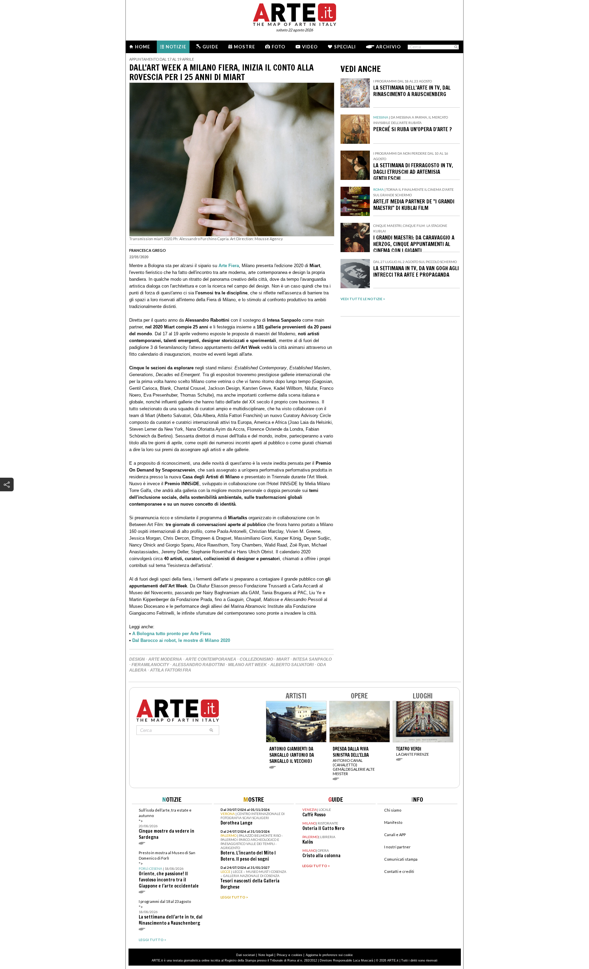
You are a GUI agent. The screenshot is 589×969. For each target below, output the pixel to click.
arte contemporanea (210, 659)
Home (142, 46)
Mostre (244, 46)
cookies (296, 955)
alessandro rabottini (198, 664)
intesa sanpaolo (312, 659)
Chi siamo (392, 810)
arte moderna (165, 659)
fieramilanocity (150, 664)
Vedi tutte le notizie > (363, 299)
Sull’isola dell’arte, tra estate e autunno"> (166, 824)
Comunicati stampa (401, 859)
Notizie (176, 46)
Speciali (345, 46)
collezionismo (256, 659)
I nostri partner (397, 847)
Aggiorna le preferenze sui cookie (329, 955)
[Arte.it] (294, 13)
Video (310, 46)
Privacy (282, 955)
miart (282, 659)
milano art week (247, 664)
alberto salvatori (292, 664)
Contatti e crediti (399, 871)
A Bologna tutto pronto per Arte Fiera (171, 633)
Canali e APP (395, 834)
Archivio (388, 46)
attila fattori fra (170, 670)
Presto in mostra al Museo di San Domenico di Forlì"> (169, 869)
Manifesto (393, 822)
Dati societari (245, 955)
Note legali (265, 955)
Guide (210, 46)
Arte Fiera (228, 265)
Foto (278, 46)
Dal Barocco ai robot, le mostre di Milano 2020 (181, 640)
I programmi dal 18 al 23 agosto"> (170, 912)
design (137, 659)
